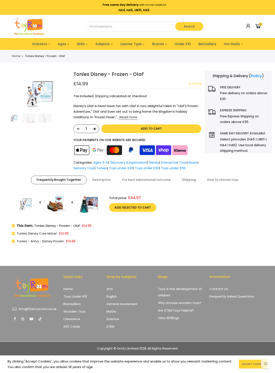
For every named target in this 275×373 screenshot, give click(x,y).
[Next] (65, 91)
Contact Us (218, 289)
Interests (39, 44)
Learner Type (131, 44)
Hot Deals (232, 44)
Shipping (101, 96)
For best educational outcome (146, 180)
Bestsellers (207, 44)
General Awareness (122, 304)
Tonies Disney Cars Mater (37, 233)
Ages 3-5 (100, 162)
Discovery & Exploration (128, 162)
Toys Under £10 (75, 296)
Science (112, 319)
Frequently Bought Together (59, 180)
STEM (110, 326)
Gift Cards (71, 326)
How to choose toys (222, 180)
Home (16, 56)
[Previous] (9, 91)
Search (189, 26)
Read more (128, 117)
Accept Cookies (253, 364)
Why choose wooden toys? (179, 303)
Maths (111, 311)
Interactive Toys (174, 162)
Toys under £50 (173, 168)
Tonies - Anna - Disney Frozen (40, 241)
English (111, 296)
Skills (81, 44)
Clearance (71, 319)
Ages (62, 44)
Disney (154, 162)
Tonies (101, 168)
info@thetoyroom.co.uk (38, 309)
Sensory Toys (84, 168)
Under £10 (183, 44)
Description (101, 180)
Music (193, 162)
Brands (158, 44)
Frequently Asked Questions (231, 296)
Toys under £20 (121, 168)
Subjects (102, 44)
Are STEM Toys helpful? (176, 310)
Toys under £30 (147, 168)
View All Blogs (168, 318)
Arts (109, 289)
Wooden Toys (74, 311)
